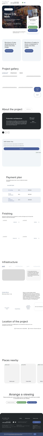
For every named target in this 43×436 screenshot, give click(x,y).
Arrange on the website (11, 402)
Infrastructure (27, 418)
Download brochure (9, 50)
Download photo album (37, 89)
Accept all (35, 434)
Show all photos (37, 95)
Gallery (20, 418)
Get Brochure (37, 422)
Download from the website (33, 23)
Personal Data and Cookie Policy (37, 428)
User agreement (35, 425)
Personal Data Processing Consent (37, 426)
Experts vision (35, 418)
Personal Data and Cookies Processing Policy (15, 434)
